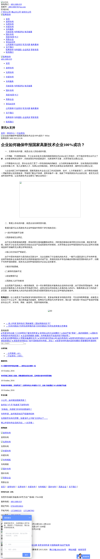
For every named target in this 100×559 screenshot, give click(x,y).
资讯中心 (11, 133)
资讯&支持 (10, 42)
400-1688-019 (16, 4)
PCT (16, 37)
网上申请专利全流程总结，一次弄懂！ (17, 423)
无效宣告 (10, 32)
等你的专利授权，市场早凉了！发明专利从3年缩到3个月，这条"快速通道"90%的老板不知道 (33, 385)
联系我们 (10, 52)
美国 (8, 37)
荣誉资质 (35, 50)
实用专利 (10, 24)
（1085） (15, 356)
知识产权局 (65, 545)
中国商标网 (55, 545)
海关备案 (28, 32)
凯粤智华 (10, 50)
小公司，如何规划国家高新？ (13, 400)
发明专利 (10, 22)
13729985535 (16, 511)
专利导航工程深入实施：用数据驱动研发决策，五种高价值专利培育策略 (26, 376)
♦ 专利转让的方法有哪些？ (49, 333)
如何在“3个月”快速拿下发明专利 (15, 405)
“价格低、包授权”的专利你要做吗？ (16, 409)
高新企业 (10, 39)
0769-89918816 (17, 506)
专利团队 (18, 50)
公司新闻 (10, 45)
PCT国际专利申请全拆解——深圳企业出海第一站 (18, 366)
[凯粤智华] (6, 14)
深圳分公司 (26, 12)
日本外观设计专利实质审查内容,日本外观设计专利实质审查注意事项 (36, 326)
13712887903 (28, 511)
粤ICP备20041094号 (57, 550)
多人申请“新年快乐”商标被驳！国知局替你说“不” (28, 323)
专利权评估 (19, 32)
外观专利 (10, 27)
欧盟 (12, 37)
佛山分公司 (16, 12)
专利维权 (42, 487)
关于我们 (10, 47)
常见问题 (26, 45)
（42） (14, 353)
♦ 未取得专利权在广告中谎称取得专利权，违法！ (33, 341)
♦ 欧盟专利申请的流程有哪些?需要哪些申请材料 (75, 341)
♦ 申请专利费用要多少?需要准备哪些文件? (19, 338)
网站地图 (72, 550)
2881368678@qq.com (17, 7)
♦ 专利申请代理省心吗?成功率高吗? (53, 338)
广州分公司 (6, 12)
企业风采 (26, 50)
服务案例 (35, 45)
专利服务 (10, 29)
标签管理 (82, 550)
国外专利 (10, 34)
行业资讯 (18, 45)
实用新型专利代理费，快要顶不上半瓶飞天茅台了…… (24, 418)
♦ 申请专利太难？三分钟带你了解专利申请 (19, 333)
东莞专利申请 (43, 545)
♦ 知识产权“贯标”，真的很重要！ (75, 333)
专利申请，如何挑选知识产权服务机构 (17, 414)
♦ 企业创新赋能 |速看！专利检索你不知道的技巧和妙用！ (45, 336)
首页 (8, 19)
